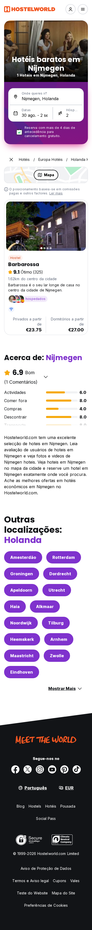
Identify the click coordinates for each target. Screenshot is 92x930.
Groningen (21, 573)
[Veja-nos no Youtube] (52, 769)
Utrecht (57, 590)
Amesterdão (23, 557)
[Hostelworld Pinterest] (64, 769)
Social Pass (46, 818)
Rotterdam (63, 557)
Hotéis (50, 806)
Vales (75, 881)
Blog (20, 806)
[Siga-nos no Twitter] (28, 769)
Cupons (59, 881)
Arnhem (58, 639)
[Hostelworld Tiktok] (77, 769)
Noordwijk (21, 622)
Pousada (67, 806)
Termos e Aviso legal (30, 881)
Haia (15, 606)
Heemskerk (22, 639)
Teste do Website (32, 893)
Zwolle (57, 655)
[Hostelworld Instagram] (40, 769)
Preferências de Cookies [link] (46, 905)
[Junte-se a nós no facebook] (15, 769)
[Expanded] (11, 159)
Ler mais (56, 193)
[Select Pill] (70, 9)
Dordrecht (60, 573)
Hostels (35, 806)
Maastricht (21, 655)
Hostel (15, 258)
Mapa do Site (63, 893)
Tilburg (56, 622)
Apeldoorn (21, 590)
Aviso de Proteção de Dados (46, 868)
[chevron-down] (46, 377)
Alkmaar (45, 606)
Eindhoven (21, 672)
